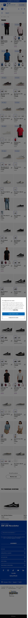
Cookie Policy (15, 310)
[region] (13, 309)
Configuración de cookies (13, 317)
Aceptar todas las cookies (13, 313)
